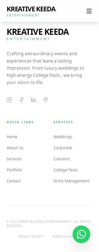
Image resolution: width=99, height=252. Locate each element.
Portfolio (14, 169)
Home (12, 136)
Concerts (62, 158)
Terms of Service (66, 236)
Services (14, 158)
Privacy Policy (30, 236)
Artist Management (71, 180)
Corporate (63, 147)
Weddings (63, 136)
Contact (14, 180)
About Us (15, 147)
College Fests (66, 169)
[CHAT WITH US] (81, 234)
